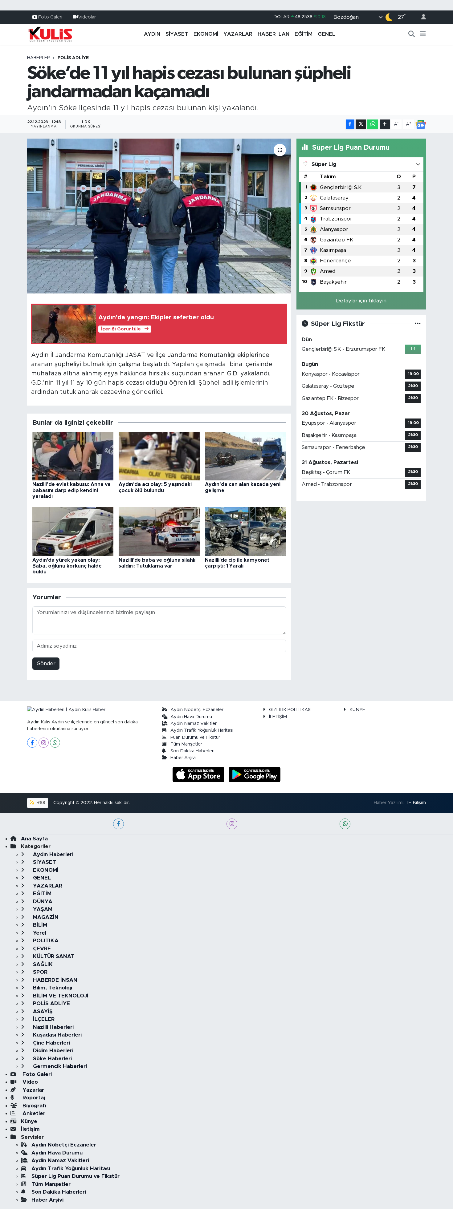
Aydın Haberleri (52, 854)
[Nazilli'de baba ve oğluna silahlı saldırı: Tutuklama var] (159, 531)
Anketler (33, 1113)
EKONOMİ (206, 34)
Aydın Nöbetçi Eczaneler (196, 709)
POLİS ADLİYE (73, 58)
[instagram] (231, 824)
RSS (40, 802)
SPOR (39, 972)
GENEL (326, 34)
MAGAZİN (45, 917)
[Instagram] (44, 743)
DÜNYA (41, 901)
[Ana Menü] (423, 34)
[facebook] (118, 824)
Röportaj (33, 1097)
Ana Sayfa (34, 838)
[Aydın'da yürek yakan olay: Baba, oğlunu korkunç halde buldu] (72, 531)
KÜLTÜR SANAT (53, 956)
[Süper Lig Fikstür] (418, 323)
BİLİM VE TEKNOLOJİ (59, 995)
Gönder (46, 663)
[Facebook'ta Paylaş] (350, 124)
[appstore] (199, 774)
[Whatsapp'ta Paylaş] (372, 124)
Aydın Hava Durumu (191, 716)
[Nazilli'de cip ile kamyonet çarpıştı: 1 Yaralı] (245, 531)
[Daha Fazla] (385, 124)
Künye (29, 1121)
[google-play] (254, 774)
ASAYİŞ (42, 1011)
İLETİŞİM (278, 716)
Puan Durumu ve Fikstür (195, 737)
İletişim (30, 1129)
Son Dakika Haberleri (192, 751)
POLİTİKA (45, 940)
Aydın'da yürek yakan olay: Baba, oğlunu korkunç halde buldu (67, 566)
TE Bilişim (416, 802)
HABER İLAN (273, 34)
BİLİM (39, 925)
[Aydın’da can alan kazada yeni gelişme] (245, 456)
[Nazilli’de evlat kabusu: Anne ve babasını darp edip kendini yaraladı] (72, 456)
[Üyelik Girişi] (421, 17)
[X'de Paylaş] (361, 124)
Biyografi (33, 1105)
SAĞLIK (42, 964)
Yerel (38, 933)
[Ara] (412, 34)
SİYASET (176, 34)
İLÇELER (43, 1019)
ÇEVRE (41, 948)
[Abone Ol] (420, 124)
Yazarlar (32, 1090)
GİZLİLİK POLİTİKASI (290, 709)
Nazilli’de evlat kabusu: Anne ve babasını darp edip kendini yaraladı (71, 490)
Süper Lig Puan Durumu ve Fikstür (75, 1176)
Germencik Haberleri (59, 1066)
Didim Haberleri (52, 1050)
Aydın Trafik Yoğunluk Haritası (201, 730)
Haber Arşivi (183, 757)
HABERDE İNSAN (54, 980)
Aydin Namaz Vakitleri (194, 723)
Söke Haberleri (51, 1058)
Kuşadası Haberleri (56, 1034)
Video (29, 1082)
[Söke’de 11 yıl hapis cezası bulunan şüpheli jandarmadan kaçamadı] (159, 216)
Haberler (38, 58)
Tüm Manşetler (186, 744)
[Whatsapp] (55, 743)
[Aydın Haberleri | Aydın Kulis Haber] (50, 34)
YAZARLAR (237, 34)
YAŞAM (41, 909)
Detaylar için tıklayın (361, 300)
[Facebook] (32, 743)
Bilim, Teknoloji (51, 987)
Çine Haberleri (50, 1042)
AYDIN (152, 34)
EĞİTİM (303, 34)
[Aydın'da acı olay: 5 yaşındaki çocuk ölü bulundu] (159, 456)
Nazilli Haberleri (52, 1027)
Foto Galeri (50, 16)
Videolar (87, 16)
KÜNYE (357, 709)
